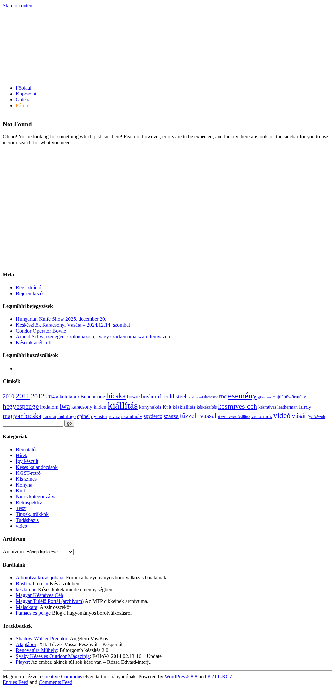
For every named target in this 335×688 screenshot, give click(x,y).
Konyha (24, 485)
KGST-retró (28, 473)
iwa (65, 406)
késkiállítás (184, 407)
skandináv (131, 416)
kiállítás (123, 405)
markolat (49, 416)
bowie (133, 396)
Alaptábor (26, 644)
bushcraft (152, 396)
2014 (50, 396)
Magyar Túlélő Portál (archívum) (50, 601)
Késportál (25, 60)
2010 (8, 396)
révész (114, 416)
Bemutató (26, 449)
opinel (83, 416)
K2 (219, 676)
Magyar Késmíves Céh (39, 595)
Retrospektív (29, 502)
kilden (100, 407)
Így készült (27, 461)
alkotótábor (67, 396)
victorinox (261, 416)
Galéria (23, 99)
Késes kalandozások (37, 467)
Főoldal (23, 88)
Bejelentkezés (30, 293)
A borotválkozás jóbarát (40, 577)
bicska (116, 396)
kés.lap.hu (26, 589)
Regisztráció (28, 287)
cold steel (175, 396)
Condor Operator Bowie (41, 331)
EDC (223, 397)
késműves (267, 407)
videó (282, 415)
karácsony (81, 407)
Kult (167, 407)
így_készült (316, 417)
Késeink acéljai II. (34, 342)
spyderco (153, 416)
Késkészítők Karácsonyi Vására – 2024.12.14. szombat (73, 325)
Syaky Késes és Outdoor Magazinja (53, 656)
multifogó (66, 416)
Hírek (21, 455)
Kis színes (26, 479)
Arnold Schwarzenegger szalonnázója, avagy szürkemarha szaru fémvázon (93, 336)
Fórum (22, 105)
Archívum (13, 551)
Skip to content (18, 5)
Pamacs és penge (33, 613)
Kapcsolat (26, 93)
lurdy (305, 407)
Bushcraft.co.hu (32, 583)
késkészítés (207, 407)
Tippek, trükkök (32, 514)
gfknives (264, 397)
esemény (242, 395)
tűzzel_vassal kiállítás (234, 417)
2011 (23, 396)
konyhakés (150, 407)
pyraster (99, 416)
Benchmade (92, 396)
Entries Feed (15, 682)
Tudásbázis (27, 520)
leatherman (287, 407)
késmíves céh (237, 406)
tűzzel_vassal (198, 415)
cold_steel (195, 397)
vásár (299, 416)
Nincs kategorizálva (36, 496)
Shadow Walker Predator (41, 638)
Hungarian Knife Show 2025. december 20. (61, 319)
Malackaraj (27, 607)
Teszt (21, 508)
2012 (37, 396)
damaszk (211, 397)
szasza (171, 416)
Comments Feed (55, 682)
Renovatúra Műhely (36, 650)
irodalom (49, 407)
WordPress (181, 676)
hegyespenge (21, 406)
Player (22, 662)
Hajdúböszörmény (289, 396)
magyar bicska (22, 415)
